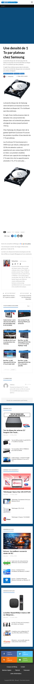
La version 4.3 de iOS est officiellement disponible (25, 297)
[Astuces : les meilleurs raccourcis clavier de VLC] (17, 541)
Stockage (22, 73)
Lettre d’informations (15, 673)
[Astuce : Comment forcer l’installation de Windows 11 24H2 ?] (6, 571)
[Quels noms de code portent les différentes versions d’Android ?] (6, 563)
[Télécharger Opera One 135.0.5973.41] (17, 482)
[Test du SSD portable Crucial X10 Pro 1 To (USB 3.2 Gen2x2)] (6, 442)
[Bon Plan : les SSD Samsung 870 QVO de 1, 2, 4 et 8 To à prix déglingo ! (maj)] (24, 334)
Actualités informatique (8, 73)
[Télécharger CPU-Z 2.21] (6, 510)
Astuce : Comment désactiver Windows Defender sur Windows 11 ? (20, 580)
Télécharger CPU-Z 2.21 (17, 508)
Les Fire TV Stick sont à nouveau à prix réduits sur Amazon (20, 623)
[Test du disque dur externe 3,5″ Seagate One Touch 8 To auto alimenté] (17, 420)
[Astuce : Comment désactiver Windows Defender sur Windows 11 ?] (6, 580)
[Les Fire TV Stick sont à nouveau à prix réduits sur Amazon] (6, 624)
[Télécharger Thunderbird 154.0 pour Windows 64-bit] (6, 501)
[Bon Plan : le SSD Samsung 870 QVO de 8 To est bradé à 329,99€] (24, 354)
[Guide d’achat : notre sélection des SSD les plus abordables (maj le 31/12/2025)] (9, 313)
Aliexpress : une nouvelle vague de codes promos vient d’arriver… (20, 640)
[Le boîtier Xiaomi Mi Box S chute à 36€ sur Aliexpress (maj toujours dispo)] (17, 602)
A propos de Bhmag (12, 667)
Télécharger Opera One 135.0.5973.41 (17, 492)
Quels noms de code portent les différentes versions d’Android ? (19, 561)
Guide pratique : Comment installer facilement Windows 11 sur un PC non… (20, 459)
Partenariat (27, 670)
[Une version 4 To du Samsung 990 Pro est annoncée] (24, 313)
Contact (23, 667)
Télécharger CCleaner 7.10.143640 (20, 517)
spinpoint (22, 232)
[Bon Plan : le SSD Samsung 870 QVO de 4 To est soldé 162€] (9, 354)
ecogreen (9, 232)
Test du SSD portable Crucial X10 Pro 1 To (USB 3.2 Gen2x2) (21, 440)
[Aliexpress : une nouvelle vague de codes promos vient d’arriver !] (6, 642)
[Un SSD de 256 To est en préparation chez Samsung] (9, 334)
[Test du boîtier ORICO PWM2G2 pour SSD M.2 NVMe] (6, 451)
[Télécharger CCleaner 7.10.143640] (6, 519)
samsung (17, 232)
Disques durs (16, 73)
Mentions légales (6, 670)
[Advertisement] (17, 25)
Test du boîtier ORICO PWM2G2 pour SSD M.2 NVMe (20, 449)
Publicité (17, 670)
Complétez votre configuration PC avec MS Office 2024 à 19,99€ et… (20, 632)
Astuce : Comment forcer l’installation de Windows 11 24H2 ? (20, 570)
